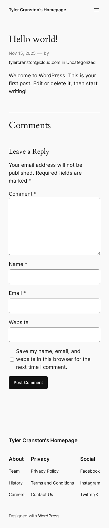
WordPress (48, 515)
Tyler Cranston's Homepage (37, 9)
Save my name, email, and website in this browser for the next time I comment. (53, 359)
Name (18, 264)
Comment (23, 194)
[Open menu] (96, 9)
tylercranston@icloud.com (34, 62)
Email (17, 293)
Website (18, 322)
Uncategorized (81, 62)
